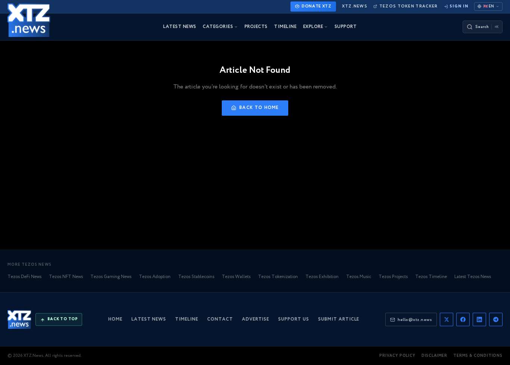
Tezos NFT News (66, 277)
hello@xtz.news (415, 319)
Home (115, 319)
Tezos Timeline (431, 277)
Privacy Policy (397, 356)
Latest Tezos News (472, 277)
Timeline (186, 319)
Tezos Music (358, 277)
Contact (220, 319)
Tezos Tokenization (278, 277)
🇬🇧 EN (488, 6)
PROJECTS (256, 27)
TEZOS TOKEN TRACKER (408, 6)
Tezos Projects (393, 277)
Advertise (256, 319)
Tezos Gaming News (110, 277)
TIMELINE (285, 27)
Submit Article (338, 319)
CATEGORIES (218, 27)
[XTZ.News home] (19, 319)
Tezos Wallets (236, 277)
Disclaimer (434, 356)
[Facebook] (463, 319)
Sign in (459, 6)
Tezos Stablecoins (196, 277)
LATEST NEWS (179, 27)
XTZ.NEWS (354, 6)
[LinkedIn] (479, 319)
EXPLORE (313, 27)
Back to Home (259, 107)
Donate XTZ (317, 6)
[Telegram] (496, 319)
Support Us (293, 319)
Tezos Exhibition (322, 277)
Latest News (149, 319)
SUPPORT (346, 27)
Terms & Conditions (478, 356)
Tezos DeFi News (24, 277)
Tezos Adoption (155, 277)
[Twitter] (446, 319)
